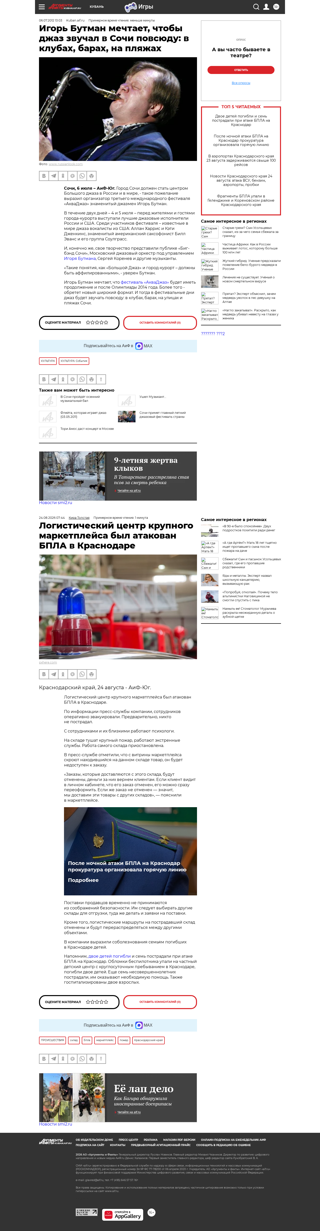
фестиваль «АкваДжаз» (145, 282)
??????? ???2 (213, 333)
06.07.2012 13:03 (50, 20)
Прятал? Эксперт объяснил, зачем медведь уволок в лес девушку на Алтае (249, 298)
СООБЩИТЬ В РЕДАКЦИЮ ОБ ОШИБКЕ (223, 1145)
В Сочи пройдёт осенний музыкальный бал (80, 399)
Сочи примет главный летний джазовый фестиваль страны (163, 415)
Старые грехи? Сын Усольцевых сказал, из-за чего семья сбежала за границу (250, 232)
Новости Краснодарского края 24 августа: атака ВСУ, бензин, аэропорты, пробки (241, 180)
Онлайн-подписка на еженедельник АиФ (233, 1140)
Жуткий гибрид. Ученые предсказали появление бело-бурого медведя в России (251, 265)
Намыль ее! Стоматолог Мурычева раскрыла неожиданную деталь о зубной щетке (249, 612)
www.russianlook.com (66, 164)
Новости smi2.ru (55, 502)
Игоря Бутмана (80, 258)
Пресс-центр (128, 1140)
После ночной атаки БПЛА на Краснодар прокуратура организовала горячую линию (241, 140)
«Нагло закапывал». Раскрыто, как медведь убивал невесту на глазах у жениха (250, 314)
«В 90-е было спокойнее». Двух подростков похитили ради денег (248, 528)
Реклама (151, 1140)
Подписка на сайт (90, 1145)
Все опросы (241, 82)
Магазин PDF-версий (179, 1140)
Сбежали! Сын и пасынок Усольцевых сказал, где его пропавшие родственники (251, 563)
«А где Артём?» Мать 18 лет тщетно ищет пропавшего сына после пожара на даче (249, 547)
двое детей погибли (109, 956)
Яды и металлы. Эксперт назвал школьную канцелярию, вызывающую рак (247, 580)
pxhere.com (48, 662)
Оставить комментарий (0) (160, 322)
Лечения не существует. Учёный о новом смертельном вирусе (248, 279)
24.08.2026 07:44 (52, 518)
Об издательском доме (94, 1140)
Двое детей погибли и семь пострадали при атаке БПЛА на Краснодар (241, 120)
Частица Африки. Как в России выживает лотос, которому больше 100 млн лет (250, 248)
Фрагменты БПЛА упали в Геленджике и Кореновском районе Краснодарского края (241, 200)
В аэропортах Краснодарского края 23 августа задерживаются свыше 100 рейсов (241, 160)
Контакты (117, 1145)
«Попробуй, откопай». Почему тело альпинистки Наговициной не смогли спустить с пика (250, 596)
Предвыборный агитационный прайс (160, 1145)
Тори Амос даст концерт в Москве (87, 429)
